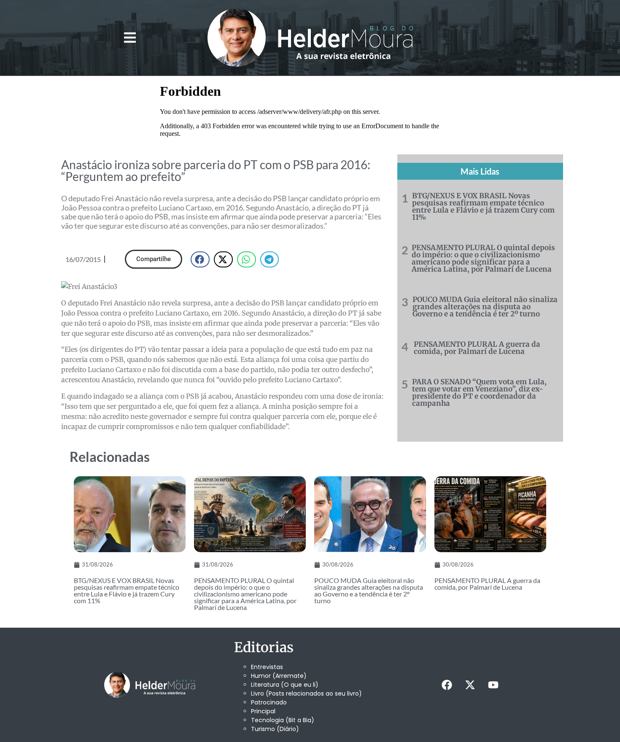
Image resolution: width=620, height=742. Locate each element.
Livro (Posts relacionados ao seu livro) (306, 693)
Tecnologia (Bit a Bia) (282, 720)
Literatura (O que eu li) (284, 684)
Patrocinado (269, 702)
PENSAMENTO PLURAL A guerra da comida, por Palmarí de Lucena (477, 348)
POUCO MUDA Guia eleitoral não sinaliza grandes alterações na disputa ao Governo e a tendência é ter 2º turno (485, 306)
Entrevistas (267, 667)
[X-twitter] (469, 685)
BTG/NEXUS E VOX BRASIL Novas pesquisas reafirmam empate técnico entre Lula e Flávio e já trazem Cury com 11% (483, 206)
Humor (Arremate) (279, 676)
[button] (129, 37)
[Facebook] (446, 685)
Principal (263, 711)
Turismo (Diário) (275, 729)
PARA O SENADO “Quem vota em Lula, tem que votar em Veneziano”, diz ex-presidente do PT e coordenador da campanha (479, 392)
